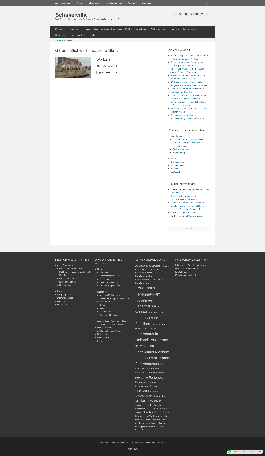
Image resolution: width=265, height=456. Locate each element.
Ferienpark (104, 279)
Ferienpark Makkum (147, 386)
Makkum (141, 400)
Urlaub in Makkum (153, 420)
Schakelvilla (71, 15)
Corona (166, 266)
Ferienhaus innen (180, 146)
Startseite (60, 40)
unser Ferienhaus (63, 3)
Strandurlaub (140, 405)
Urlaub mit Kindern (157, 423)
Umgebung (60, 29)
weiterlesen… (117, 66)
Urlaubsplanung (141, 427)
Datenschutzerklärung (156, 443)
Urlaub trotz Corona (156, 427)
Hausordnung (179, 152)
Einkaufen (103, 272)
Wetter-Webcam (158, 29)
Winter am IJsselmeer (109, 315)
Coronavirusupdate (143, 273)
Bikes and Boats (191, 212)
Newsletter (60, 35)
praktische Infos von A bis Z (184, 29)
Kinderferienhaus (158, 396)
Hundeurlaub (153, 391)
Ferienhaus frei (155, 312)
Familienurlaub (142, 283)
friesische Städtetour (108, 282)
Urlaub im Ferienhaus (156, 412)
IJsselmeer (76, 29)
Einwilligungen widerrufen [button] (186, 275)
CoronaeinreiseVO (142, 269)
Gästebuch (147, 3)
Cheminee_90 (176, 196)
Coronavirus (155, 269)
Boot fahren (104, 302)
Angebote (132, 3)
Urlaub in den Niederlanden (148, 416)
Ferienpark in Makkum (146, 382)
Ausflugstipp (142, 265)
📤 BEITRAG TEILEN (108, 72)
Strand (102, 308)
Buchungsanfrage (114, 3)
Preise (79, 3)
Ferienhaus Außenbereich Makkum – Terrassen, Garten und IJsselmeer (74, 271)
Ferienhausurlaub (149, 364)
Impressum (132, 449)
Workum (103, 59)
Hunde (102, 305)
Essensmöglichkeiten (109, 276)
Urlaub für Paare (152, 408)
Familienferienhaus (144, 276)
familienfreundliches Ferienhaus (149, 279)
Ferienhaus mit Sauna (152, 358)
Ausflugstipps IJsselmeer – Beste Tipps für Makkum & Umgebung (116, 29)
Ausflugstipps (156, 266)
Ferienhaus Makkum (152, 352)
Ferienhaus (145, 288)
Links (93, 35)
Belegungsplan (94, 3)
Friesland (142, 391)
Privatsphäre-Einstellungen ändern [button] (190, 265)
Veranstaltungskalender (109, 285)
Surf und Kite (105, 311)
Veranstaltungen (141, 430)
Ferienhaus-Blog (77, 35)
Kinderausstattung (181, 149)
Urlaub (148, 405)
